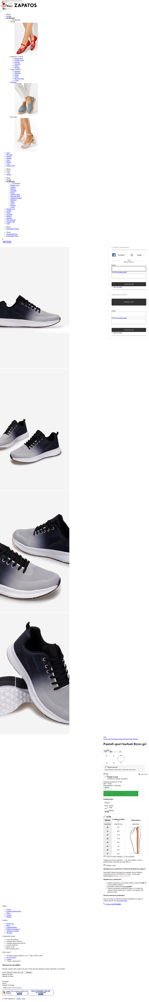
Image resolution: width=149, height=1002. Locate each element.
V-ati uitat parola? (121, 272)
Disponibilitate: (108, 785)
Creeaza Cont (129, 302)
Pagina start (107, 739)
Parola (114, 272)
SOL (23, 998)
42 (107, 776)
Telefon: (113, 904)
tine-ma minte (118, 287)
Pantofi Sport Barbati (131, 739)
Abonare (28, 972)
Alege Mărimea (120, 793)
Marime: (106, 774)
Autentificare (129, 284)
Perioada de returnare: (110, 782)
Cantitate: (106, 787)
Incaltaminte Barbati (117, 739)
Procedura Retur (122, 901)
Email (113, 265)
